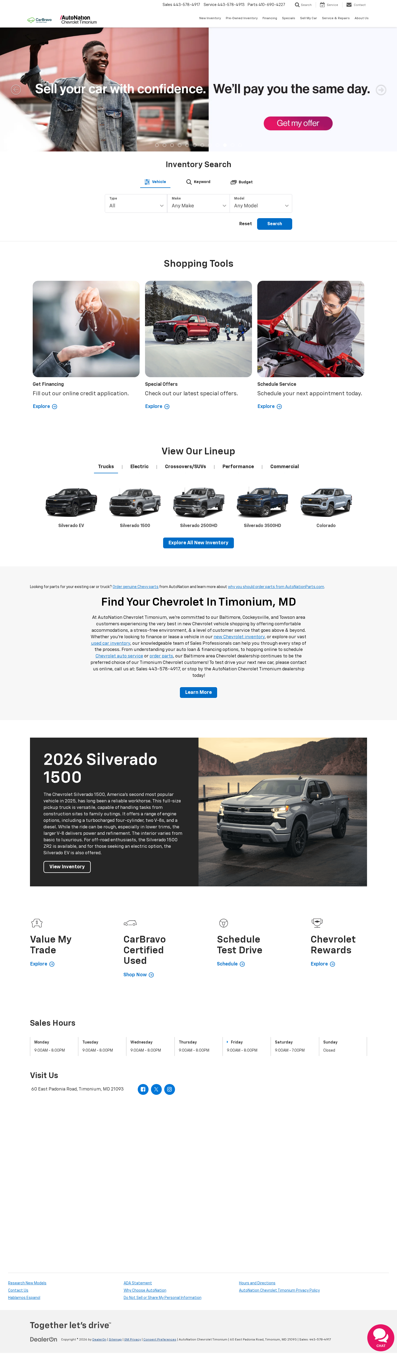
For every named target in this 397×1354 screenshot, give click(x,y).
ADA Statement (138, 1283)
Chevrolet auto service (119, 656)
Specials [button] (288, 18)
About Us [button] (362, 18)
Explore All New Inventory (198, 543)
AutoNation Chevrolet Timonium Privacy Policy (279, 1290)
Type (113, 198)
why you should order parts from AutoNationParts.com (276, 587)
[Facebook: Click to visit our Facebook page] (143, 1089)
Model (239, 198)
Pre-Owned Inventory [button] (242, 18)
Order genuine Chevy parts (136, 587)
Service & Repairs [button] (336, 18)
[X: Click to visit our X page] (156, 1089)
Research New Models (27, 1283)
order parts (161, 656)
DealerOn (99, 1339)
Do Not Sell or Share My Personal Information (162, 1298)
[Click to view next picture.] (381, 89)
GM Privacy (132, 1339)
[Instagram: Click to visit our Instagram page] (169, 1089)
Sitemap (115, 1339)
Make (176, 198)
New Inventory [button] (210, 18)
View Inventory (67, 867)
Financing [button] (270, 18)
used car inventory (110, 643)
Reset (245, 224)
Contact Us (18, 1290)
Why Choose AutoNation (145, 1290)
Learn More (198, 692)
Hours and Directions (257, 1283)
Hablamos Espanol (24, 1298)
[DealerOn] (44, 1339)
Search (274, 224)
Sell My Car (308, 18)
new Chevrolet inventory (239, 637)
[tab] (155, 182)
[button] (157, 145)
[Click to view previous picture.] (16, 89)
